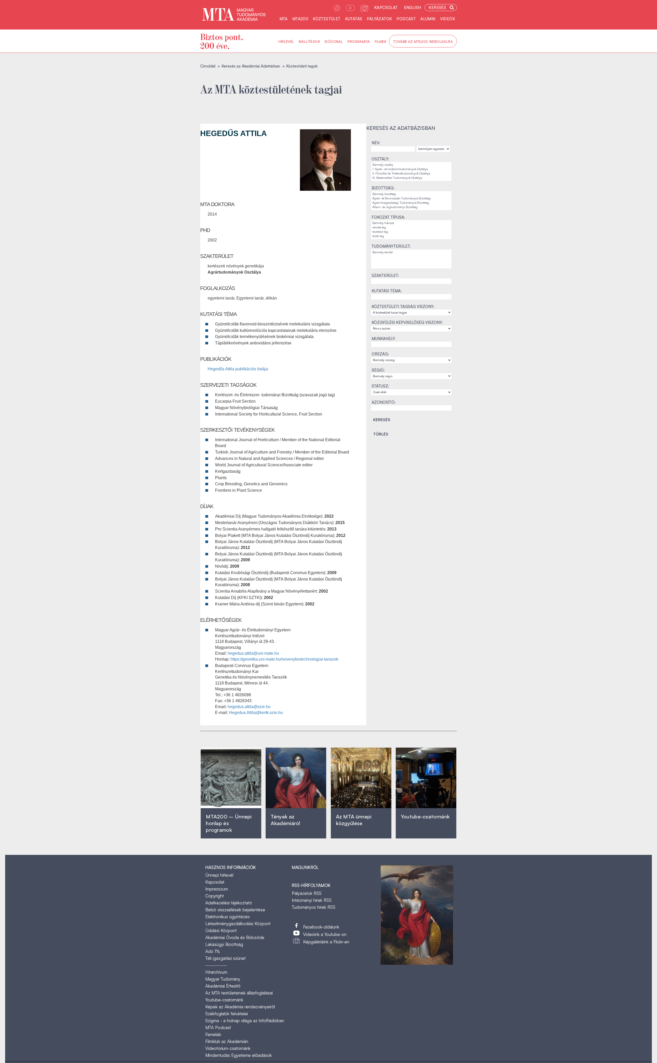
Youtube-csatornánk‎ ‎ (425, 816)
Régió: (378, 370)
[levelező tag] (411, 232)
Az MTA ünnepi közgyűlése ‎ (354, 819)
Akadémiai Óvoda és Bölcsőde (234, 937)
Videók (447, 18)
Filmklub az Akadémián (226, 1041)
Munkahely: (383, 338)
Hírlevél (286, 42)
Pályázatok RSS (307, 893)
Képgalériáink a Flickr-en (326, 941)
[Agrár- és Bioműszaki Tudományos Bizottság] (411, 198)
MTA (283, 18)
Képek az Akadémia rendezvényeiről (240, 1006)
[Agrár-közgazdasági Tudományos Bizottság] (411, 203)
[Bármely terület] (411, 252)
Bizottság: (383, 188)
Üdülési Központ (221, 930)
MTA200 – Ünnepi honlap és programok (229, 823)
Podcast (406, 18)
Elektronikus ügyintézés (227, 916)
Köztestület (326, 18)
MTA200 (300, 18)
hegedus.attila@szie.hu (249, 706)
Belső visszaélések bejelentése (235, 909)
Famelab (213, 1034)
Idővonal (334, 42)
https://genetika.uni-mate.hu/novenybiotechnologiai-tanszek (284, 659)
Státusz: (380, 386)
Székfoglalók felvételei (226, 1013)
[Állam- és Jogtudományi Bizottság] (411, 207)
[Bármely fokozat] (411, 223)
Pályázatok (379, 18)
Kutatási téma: (387, 290)
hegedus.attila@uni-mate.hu (253, 653)
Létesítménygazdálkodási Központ (237, 923)
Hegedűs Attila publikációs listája (238, 369)
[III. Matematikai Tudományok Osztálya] (411, 178)
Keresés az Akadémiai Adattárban (250, 66)
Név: (376, 142)
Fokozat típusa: (388, 217)
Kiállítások (309, 42)
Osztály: (380, 159)
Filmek (380, 42)
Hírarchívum (216, 972)
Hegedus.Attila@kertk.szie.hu (256, 712)
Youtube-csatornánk (224, 999)
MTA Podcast (218, 1027)
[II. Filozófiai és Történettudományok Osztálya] (411, 173)
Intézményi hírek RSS (312, 900)
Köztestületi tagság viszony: (403, 306)
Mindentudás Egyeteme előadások (238, 1055)
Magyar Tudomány (222, 979)
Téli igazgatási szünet (225, 958)
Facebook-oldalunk (321, 927)
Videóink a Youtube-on (324, 934)
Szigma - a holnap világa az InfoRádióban (244, 1020)
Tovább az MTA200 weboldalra (423, 42)
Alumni (427, 18)
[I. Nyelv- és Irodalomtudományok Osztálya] (411, 169)
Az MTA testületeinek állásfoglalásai (239, 993)
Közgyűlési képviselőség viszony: (407, 322)
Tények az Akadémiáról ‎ (285, 819)
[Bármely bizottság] (411, 194)
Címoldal (207, 66)
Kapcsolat (386, 7)
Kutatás (353, 18)
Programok (358, 42)
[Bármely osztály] (411, 165)
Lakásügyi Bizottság (224, 944)
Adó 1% (212, 951)
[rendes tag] (411, 227)
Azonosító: (383, 402)
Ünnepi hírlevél (219, 875)
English (412, 7)
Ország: (380, 354)
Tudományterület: (391, 246)
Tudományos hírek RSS (313, 907)
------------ (216, 965)
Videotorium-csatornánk (227, 1048)
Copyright (214, 895)
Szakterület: (385, 275)
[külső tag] (411, 236)
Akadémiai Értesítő (222, 986)
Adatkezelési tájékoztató (228, 902)
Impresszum (216, 889)
